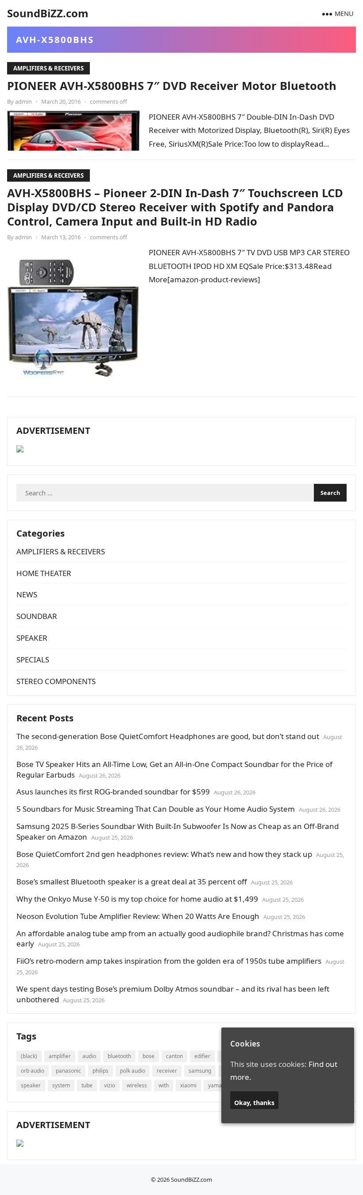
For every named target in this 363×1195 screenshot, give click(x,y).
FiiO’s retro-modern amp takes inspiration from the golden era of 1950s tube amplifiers (168, 961)
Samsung (200, 1070)
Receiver (167, 1070)
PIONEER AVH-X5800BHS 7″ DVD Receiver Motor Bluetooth (171, 85)
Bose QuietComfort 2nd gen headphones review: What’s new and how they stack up (164, 854)
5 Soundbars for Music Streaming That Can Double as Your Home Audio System (155, 809)
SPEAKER (31, 638)
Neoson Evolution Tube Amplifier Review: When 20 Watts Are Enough (137, 916)
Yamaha (218, 1085)
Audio (89, 1056)
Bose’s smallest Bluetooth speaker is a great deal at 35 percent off (131, 881)
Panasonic (68, 1070)
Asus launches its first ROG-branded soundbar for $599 (113, 791)
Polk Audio (132, 1070)
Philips (100, 1070)
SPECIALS (32, 659)
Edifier (202, 1056)
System (61, 1085)
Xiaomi (188, 1085)
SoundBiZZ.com (48, 13)
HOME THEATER (43, 573)
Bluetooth (119, 1056)
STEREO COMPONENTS (56, 681)
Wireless (137, 1085)
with (163, 1085)
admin (23, 101)
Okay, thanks (254, 1102)
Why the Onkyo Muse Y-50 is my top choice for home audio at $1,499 (137, 899)
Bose (148, 1056)
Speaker (31, 1085)
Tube (87, 1085)
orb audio (32, 1070)
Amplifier (60, 1056)
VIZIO (109, 1085)
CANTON (174, 1056)
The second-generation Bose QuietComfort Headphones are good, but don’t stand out (167, 736)
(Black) (29, 1056)
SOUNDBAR (36, 616)
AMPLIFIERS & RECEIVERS (48, 68)
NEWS (26, 594)
